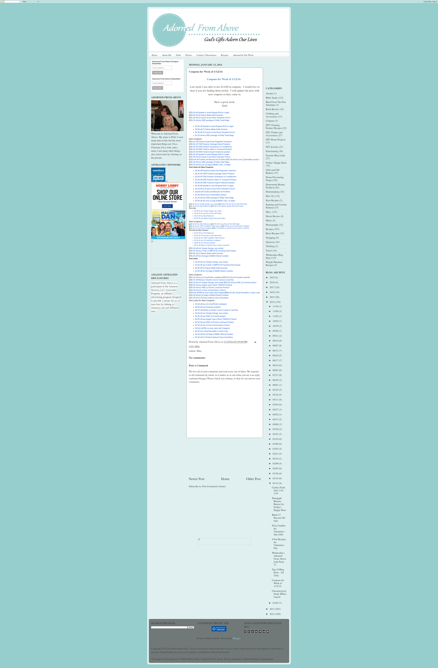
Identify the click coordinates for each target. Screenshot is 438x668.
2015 (272, 297)
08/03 (276, 370)
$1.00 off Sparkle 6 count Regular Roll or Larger (214, 126)
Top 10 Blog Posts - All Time (278, 572)
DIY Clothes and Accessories (274, 134)
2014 (272, 302)
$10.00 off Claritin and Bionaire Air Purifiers (212, 192)
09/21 (276, 335)
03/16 (276, 439)
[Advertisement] (225, 457)
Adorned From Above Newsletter (166, 79)
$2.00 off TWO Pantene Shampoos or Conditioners (215, 177)
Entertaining (272, 151)
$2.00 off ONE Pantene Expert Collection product (215, 183)
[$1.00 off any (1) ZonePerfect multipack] (235, 226)
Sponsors (270, 242)
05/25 (276, 389)
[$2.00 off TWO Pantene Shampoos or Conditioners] (210, 147)
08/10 (276, 365)
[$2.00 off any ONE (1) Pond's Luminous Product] (209, 287)
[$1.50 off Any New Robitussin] (199, 206)
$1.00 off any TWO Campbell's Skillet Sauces (209, 238)
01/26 (276, 473)
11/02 (276, 316)
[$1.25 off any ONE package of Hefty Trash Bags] (209, 120)
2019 (272, 277)
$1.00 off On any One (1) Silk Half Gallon (208, 213)
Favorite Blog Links (275, 155)
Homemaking (272, 191)
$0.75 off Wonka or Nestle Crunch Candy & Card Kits (211, 245)
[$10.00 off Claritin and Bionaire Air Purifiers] (207, 159)
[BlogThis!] (192, 347)
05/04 (276, 404)
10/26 (276, 321)
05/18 (276, 394)
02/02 (276, 468)
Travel (269, 250)
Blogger (237, 638)
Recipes (224, 55)
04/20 (276, 414)
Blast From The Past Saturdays (276, 103)
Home (154, 55)
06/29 (276, 380)
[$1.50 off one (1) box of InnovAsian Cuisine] (207, 290)
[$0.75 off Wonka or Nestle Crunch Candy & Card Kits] (230, 228)
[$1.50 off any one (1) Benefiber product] (242, 159)
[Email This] (190, 347)
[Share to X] (194, 347)
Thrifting (270, 246)
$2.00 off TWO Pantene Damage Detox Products (214, 174)
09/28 (276, 330)
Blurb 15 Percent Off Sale (278, 517)
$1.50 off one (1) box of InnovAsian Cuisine (212, 325)
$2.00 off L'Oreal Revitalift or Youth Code (211, 331)
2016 (272, 292)
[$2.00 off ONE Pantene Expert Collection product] (210, 152)
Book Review (272, 109)
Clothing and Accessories (272, 115)
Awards (269, 93)
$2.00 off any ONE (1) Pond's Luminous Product (214, 322)
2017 (272, 287)
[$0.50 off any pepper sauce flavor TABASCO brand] (210, 285)
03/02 (276, 448)
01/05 (276, 602)
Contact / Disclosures (206, 55)
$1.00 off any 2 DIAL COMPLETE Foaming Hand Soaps (218, 265)
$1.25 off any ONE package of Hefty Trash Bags (214, 135)
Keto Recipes (272, 200)
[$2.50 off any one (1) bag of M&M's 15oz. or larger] (210, 165)
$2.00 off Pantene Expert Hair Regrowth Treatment (215, 171)
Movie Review (273, 216)
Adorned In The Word (243, 55)
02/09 (276, 463)
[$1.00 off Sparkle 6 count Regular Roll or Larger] (209, 113)
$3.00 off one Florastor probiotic (204, 243)
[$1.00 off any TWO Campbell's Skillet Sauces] (205, 226)
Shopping (270, 237)
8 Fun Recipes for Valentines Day (279, 544)
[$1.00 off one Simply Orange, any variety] (203, 204)
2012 (272, 614)
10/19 (276, 325)
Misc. (199, 350)
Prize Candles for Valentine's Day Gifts (279, 530)
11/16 (276, 306)
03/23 (276, 434)
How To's (270, 196)
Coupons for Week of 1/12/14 (278, 583)
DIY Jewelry (272, 146)
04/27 (276, 409)
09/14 (276, 340)
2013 (272, 609)
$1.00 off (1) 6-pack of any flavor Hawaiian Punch (215, 132)
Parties (188, 55)
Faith (178, 55)
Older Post (253, 478)
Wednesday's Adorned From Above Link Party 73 (279, 558)
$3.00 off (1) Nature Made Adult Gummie (211, 129)
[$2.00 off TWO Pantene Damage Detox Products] (209, 144)
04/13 (276, 419)
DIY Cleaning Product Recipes (274, 126)
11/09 (276, 311)
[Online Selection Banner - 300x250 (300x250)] (167, 208)
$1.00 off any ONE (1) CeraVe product (210, 316)
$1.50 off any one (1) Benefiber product (211, 195)
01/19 (276, 478)
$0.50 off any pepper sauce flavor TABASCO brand (215, 319)
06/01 (276, 384)
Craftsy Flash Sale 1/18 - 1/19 (278, 490)
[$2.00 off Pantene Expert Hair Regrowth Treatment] (210, 142)
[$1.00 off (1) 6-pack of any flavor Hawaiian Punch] (209, 118)
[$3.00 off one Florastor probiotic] (200, 228)
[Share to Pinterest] (198, 347)
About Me (166, 55)
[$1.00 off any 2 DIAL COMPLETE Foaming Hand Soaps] (212, 251)
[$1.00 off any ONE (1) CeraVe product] (240, 282)
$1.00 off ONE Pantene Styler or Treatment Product (215, 180)
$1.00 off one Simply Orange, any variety (208, 211)
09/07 (276, 345)
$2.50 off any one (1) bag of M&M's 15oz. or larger (215, 201)
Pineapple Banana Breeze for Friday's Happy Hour (279, 504)
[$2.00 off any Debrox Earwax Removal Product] (227, 206)
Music (269, 220)
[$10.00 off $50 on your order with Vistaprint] (207, 293)
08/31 (276, 350)
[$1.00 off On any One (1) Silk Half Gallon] (232, 204)
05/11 (276, 399)
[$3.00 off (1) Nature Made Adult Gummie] (206, 115)
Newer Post (196, 478)
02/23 (276, 453)
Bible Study (272, 97)
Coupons (270, 120)
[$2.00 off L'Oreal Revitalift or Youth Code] (242, 293)
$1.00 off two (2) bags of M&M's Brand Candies (214, 271)
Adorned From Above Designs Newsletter (165, 63)
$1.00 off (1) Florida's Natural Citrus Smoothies (214, 337)
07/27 (276, 375)
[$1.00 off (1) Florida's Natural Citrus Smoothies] (209, 298)
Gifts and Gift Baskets (272, 171)
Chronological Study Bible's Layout (279, 593)
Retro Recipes (272, 233)
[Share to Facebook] (196, 347)
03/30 (276, 429)
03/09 (276, 443)
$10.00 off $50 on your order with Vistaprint (212, 328)
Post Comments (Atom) (214, 486)
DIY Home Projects (275, 139)
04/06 (276, 424)
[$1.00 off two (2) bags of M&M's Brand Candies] (209, 256)
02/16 (276, 458)
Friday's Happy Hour (276, 162)
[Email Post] (254, 341)
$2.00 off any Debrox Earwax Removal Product (209, 218)
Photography (272, 224)
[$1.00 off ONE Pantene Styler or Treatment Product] (210, 149)
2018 (272, 282)
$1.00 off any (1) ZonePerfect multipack (207, 240)
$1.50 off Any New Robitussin (204, 216)
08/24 (276, 355)
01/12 (276, 483)
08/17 (276, 360)
